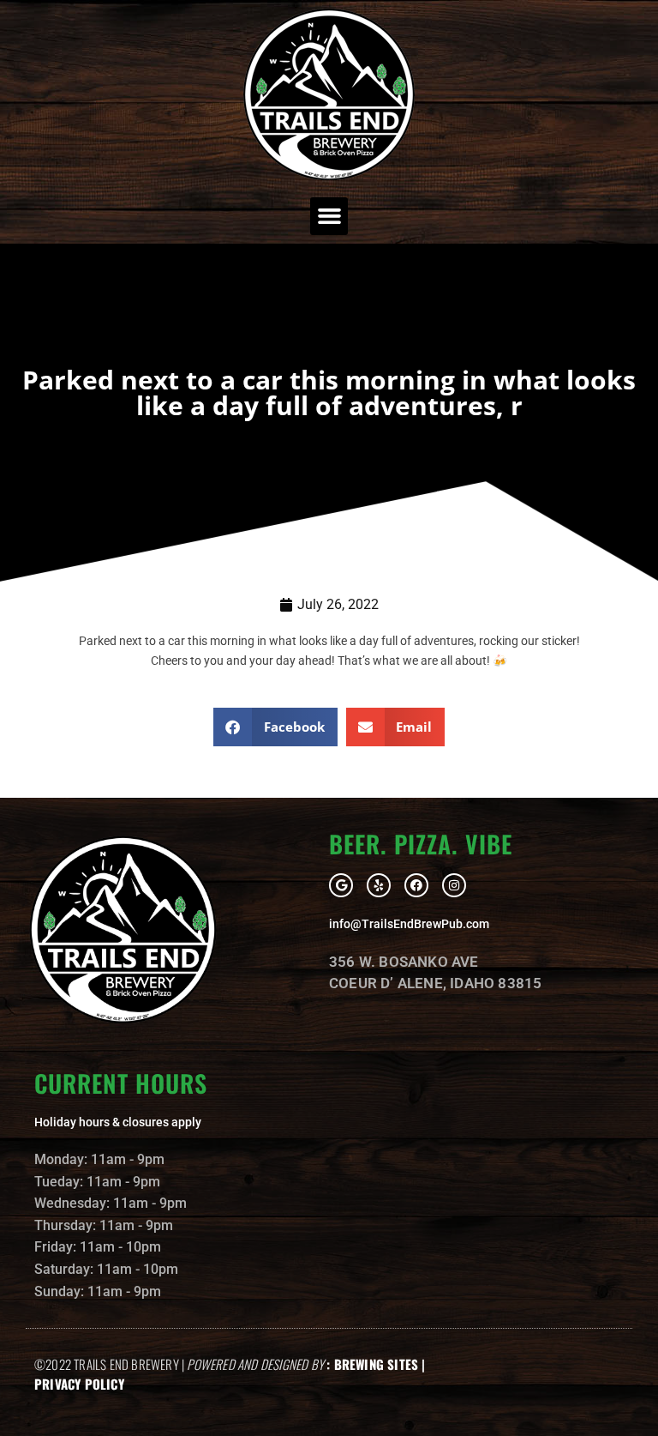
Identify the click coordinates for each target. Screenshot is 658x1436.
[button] (329, 216)
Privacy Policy (79, 1383)
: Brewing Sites (372, 1364)
